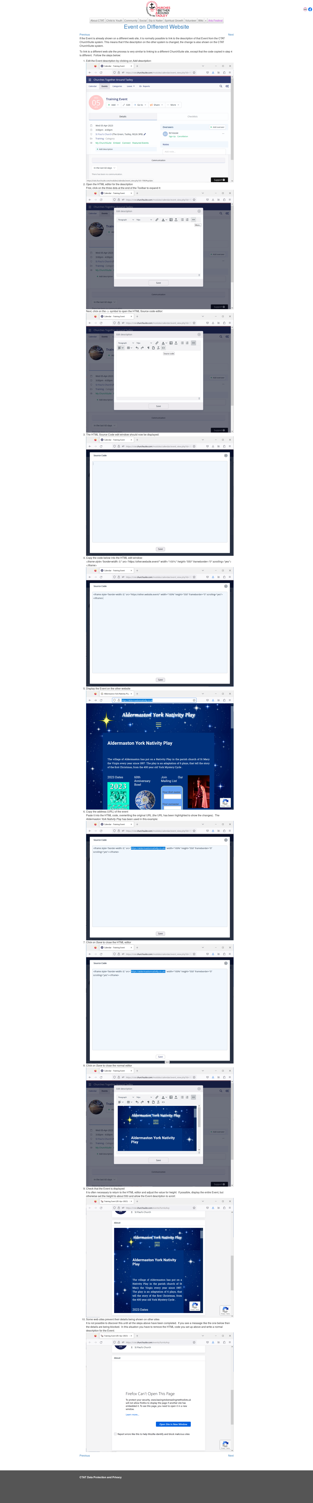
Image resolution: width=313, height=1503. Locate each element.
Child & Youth (114, 20)
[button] (205, 20)
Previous (85, 34)
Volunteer (190, 20)
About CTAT (97, 20)
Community (130, 20)
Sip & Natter (156, 20)
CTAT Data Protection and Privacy (101, 1477)
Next (231, 34)
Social (143, 20)
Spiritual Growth (174, 20)
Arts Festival (215, 20)
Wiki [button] (200, 20)
